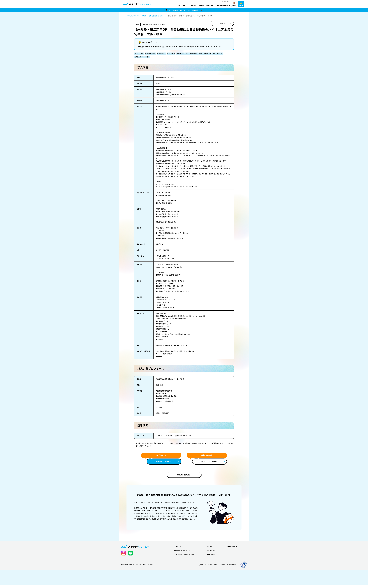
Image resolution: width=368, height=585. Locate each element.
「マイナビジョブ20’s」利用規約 (184, 555)
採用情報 (222, 565)
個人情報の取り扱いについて (183, 550)
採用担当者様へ (226, 2)
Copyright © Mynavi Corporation (144, 564)
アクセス (209, 546)
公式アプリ (177, 546)
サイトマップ (211, 550)
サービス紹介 (208, 565)
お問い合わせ (211, 555)
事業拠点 (216, 565)
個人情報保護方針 (231, 565)
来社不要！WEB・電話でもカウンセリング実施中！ (184, 10)
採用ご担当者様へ (233, 546)
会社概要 (201, 565)
